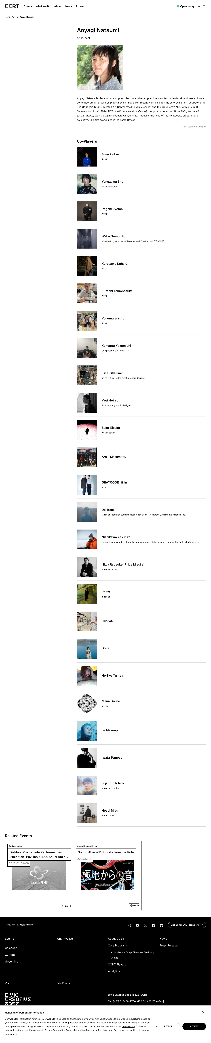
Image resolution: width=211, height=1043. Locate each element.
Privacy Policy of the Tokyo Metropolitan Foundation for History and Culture (83, 1030)
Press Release (168, 945)
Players (15, 17)
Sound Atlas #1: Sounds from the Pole (106, 852)
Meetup (114, 957)
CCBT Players (117, 964)
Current (10, 954)
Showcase (138, 952)
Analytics (114, 971)
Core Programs (118, 945)
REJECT (168, 1026)
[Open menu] (204, 6)
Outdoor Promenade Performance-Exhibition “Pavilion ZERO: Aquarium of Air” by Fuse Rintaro (38, 854)
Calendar (11, 948)
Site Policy (63, 983)
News (163, 938)
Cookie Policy (128, 1026)
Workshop (149, 952)
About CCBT (116, 938)
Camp (129, 952)
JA (198, 6)
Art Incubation (117, 952)
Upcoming (11, 961)
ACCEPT (194, 1026)
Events (9, 938)
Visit (8, 983)
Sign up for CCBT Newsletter (186, 924)
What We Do (65, 938)
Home (7, 17)
